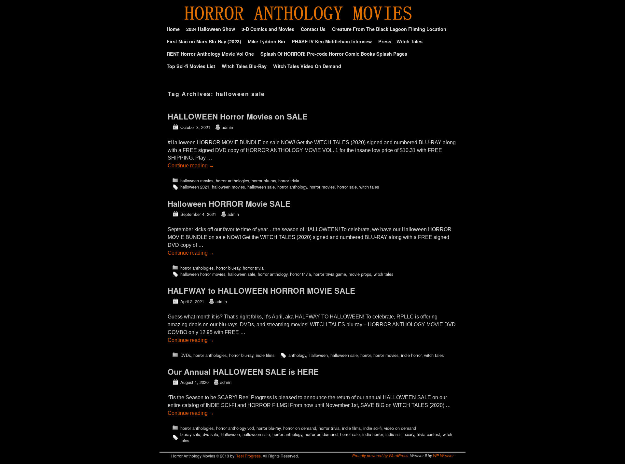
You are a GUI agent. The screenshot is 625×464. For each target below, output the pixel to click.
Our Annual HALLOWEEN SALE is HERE (243, 371)
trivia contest (428, 434)
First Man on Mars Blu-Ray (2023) (204, 41)
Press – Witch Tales (400, 41)
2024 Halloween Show (210, 29)
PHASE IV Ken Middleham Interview (332, 41)
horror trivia (288, 180)
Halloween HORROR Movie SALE (229, 203)
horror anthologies (232, 180)
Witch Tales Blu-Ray (244, 66)
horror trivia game (329, 274)
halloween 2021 (194, 187)
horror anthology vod (235, 428)
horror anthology (292, 187)
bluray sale (190, 434)
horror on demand (299, 428)
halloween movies (196, 180)
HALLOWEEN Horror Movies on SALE (238, 116)
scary (409, 434)
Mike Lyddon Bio (266, 41)
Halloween (318, 355)
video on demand (400, 428)
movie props (360, 274)
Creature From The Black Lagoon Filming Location (389, 29)
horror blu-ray (264, 180)
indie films (265, 355)
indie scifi (393, 434)
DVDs (185, 355)
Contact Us (313, 29)
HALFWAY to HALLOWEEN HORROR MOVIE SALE (261, 290)
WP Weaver (443, 456)
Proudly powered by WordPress (380, 456)
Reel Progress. (248, 455)
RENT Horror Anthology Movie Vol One (210, 53)
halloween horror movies (202, 274)
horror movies (322, 187)
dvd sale (210, 434)
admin (227, 127)
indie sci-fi (372, 428)
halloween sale (261, 187)
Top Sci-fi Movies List (191, 66)
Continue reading (191, 165)
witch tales (369, 187)
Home (173, 29)
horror (365, 355)
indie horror (411, 355)
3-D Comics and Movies (268, 29)
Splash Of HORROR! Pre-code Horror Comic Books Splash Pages (333, 53)
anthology (297, 355)
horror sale (347, 187)
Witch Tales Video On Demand (307, 66)
